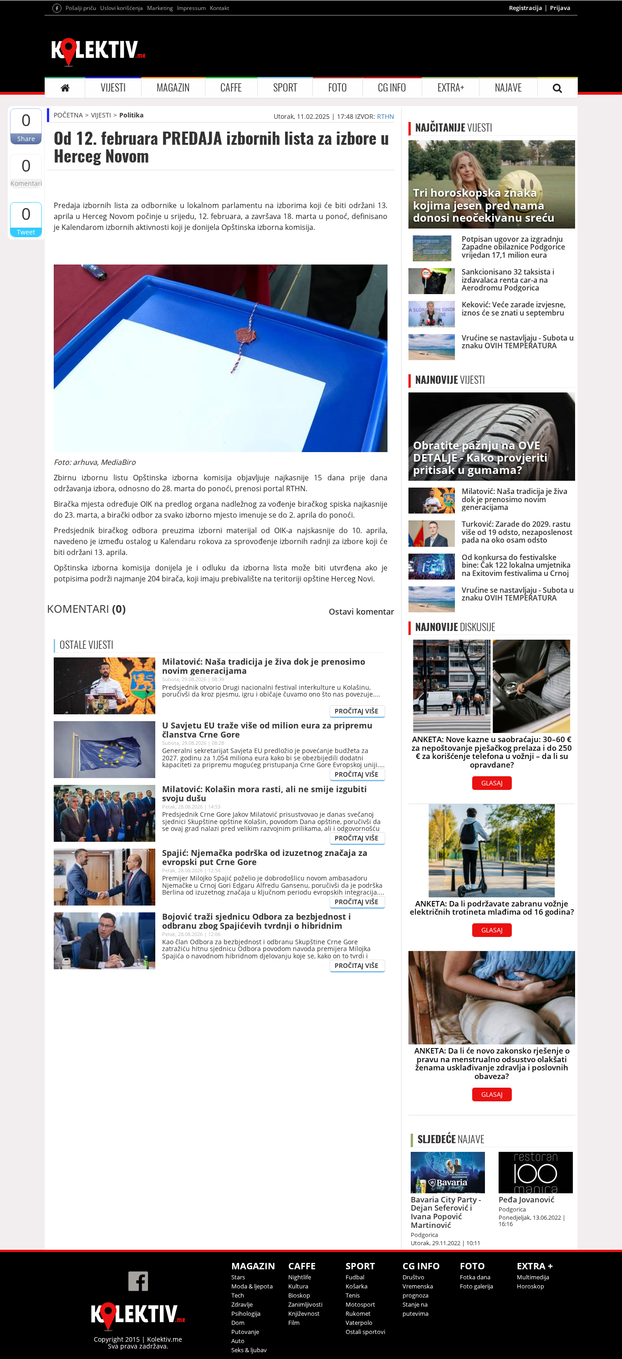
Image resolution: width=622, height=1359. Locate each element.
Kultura (298, 1286)
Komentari (25, 183)
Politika (131, 115)
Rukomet (358, 1313)
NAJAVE (508, 87)
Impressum (191, 8)
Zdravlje (242, 1304)
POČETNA (68, 115)
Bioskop (299, 1295)
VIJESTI (113, 87)
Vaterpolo (359, 1322)
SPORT (285, 87)
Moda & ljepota (252, 1286)
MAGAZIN (173, 87)
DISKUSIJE (455, 627)
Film (294, 1322)
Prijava (560, 8)
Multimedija (533, 1277)
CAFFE (231, 87)
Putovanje (245, 1332)
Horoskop (530, 1286)
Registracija (525, 8)
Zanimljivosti (305, 1304)
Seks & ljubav (249, 1350)
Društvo (413, 1277)
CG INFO (392, 87)
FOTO (337, 87)
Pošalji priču (81, 8)
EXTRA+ (451, 87)
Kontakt (219, 8)
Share (26, 138)
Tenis (353, 1295)
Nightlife (299, 1277)
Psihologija (245, 1313)
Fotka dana (475, 1277)
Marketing (160, 8)
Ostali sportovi (365, 1332)
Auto (238, 1341)
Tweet (26, 232)
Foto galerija (476, 1286)
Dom (238, 1322)
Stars (238, 1277)
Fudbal (355, 1277)
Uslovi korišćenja (121, 8)
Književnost (304, 1313)
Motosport (360, 1304)
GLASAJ (492, 783)
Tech (237, 1295)
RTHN (385, 116)
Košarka (356, 1286)
